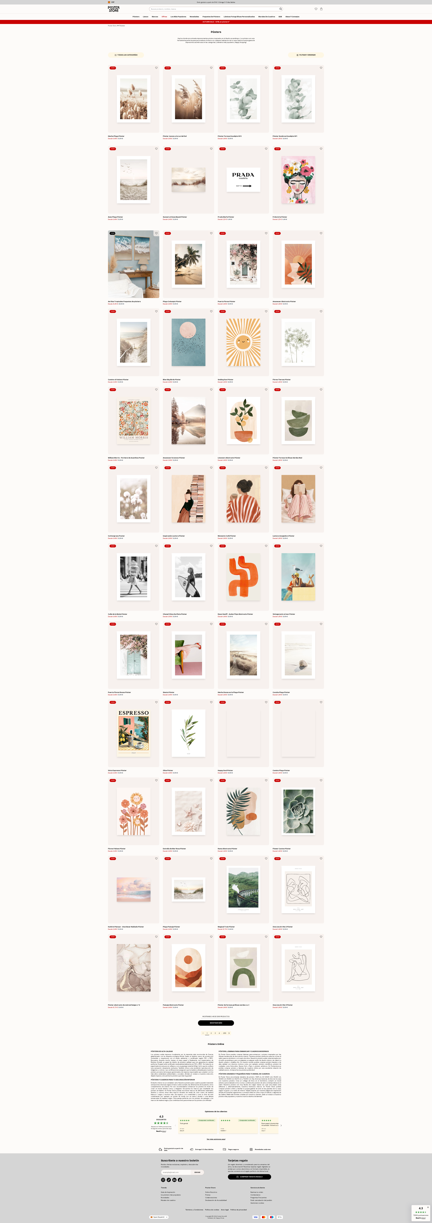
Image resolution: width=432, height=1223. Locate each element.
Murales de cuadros (168, 1200)
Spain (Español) (158, 1217)
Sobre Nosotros (211, 1192)
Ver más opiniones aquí (216, 1139)
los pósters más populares (171, 1195)
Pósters (122, 26)
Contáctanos (255, 1195)
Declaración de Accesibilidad (216, 1200)
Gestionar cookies (257, 1203)
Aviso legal (225, 1210)
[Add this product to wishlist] (156, 68)
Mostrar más (216, 1023)
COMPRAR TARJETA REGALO (251, 1177)
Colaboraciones (211, 1198)
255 (224, 1033)
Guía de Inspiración (168, 1192)
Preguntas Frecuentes (259, 1198)
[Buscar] (281, 9)
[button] (421, 1213)
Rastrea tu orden (257, 1192)
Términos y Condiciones (194, 1210)
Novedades (165, 1198)
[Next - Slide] (281, 1125)
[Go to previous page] (203, 1033)
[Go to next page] (229, 1033)
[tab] (316, 9)
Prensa (207, 1195)
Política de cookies (212, 1210)
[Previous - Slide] (175, 1125)
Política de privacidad (239, 1210)
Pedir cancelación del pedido (261, 1200)
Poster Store (112, 26)
